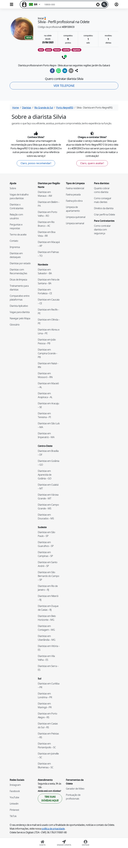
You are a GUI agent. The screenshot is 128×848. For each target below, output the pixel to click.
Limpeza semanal (75, 223)
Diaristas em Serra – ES (48, 667)
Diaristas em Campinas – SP (45, 554)
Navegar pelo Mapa (20, 318)
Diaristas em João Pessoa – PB (47, 341)
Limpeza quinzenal (75, 217)
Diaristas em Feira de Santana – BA (48, 281)
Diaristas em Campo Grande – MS (48, 506)
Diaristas (26, 107)
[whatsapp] (58, 70)
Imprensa (15, 247)
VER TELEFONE (64, 85)
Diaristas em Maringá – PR (45, 705)
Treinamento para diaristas (19, 287)
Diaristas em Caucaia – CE (48, 301)
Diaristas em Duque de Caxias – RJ (48, 607)
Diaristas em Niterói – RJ (48, 597)
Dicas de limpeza (18, 279)
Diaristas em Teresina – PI (44, 415)
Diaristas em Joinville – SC (48, 755)
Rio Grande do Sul (43, 107)
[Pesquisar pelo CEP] (104, 4)
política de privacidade (53, 828)
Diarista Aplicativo (19, 306)
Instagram (15, 785)
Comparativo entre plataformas (19, 297)
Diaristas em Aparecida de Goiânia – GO (44, 474)
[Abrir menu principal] (11, 4)
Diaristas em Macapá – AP (49, 243)
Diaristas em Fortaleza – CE (45, 291)
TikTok (13, 816)
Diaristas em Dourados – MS (46, 516)
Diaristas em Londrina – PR (45, 695)
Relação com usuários (16, 216)
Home (15, 107)
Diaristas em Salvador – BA (45, 271)
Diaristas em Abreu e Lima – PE (48, 331)
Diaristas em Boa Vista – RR (46, 233)
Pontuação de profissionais (73, 796)
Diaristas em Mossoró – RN (45, 375)
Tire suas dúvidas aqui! (50, 798)
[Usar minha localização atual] (98, 4)
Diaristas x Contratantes (16, 206)
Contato (14, 240)
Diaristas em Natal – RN (48, 365)
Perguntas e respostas (16, 226)
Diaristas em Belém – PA (48, 203)
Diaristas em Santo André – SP (47, 564)
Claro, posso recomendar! (36, 163)
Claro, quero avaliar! (92, 163)
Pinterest (14, 810)
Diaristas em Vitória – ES (48, 647)
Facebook (15, 791)
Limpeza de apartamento (73, 208)
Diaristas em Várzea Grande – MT (48, 496)
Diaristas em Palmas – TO (48, 253)
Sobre (13, 188)
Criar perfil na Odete (104, 214)
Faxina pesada (73, 194)
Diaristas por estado (20, 263)
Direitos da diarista (103, 208)
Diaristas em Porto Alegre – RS (47, 715)
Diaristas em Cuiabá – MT (48, 486)
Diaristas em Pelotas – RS (48, 735)
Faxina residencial (75, 188)
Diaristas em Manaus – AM (45, 193)
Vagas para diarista (20, 312)
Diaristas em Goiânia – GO (48, 462)
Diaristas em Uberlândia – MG (46, 637)
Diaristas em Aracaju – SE (48, 405)
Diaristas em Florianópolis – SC (47, 745)
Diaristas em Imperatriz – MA (46, 435)
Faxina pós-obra (74, 200)
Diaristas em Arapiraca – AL (45, 395)
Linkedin (14, 803)
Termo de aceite (18, 234)
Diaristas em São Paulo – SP (46, 534)
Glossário (15, 324)
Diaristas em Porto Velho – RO (47, 213)
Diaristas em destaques (16, 255)
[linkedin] (64, 70)
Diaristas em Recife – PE (48, 311)
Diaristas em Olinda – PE (49, 321)
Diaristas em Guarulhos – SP (46, 544)
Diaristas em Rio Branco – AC (46, 223)
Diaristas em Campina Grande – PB (47, 353)
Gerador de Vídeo (75, 788)
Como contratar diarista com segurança (102, 229)
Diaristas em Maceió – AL (48, 385)
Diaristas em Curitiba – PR (48, 685)
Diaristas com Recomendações (18, 271)
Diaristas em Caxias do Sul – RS (48, 725)
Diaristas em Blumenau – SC (45, 765)
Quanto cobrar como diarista (102, 190)
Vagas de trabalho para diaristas (19, 196)
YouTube (14, 797)
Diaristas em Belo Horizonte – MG (47, 617)
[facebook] (52, 70)
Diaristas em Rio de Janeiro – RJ (48, 587)
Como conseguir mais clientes (102, 200)
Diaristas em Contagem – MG (46, 627)
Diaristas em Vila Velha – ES (46, 657)
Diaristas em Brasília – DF (48, 452)
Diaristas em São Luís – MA (49, 425)
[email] (71, 70)
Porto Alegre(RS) (64, 107)
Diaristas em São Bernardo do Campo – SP (48, 575)
